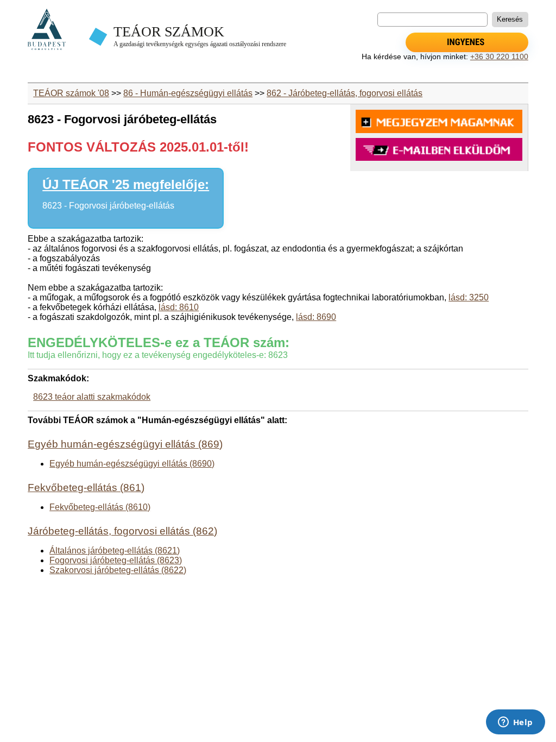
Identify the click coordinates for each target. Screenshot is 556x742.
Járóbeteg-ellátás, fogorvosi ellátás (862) (122, 531)
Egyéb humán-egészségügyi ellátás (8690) (131, 463)
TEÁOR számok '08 (71, 93)
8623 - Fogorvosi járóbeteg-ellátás (108, 205)
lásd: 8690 (316, 317)
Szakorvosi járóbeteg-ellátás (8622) (117, 570)
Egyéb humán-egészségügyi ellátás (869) (125, 444)
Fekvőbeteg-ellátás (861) (86, 487)
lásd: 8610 (179, 307)
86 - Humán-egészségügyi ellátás (187, 93)
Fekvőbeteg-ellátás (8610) (99, 507)
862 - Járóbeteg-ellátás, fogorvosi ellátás (344, 93)
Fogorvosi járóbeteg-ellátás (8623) (115, 560)
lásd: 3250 (468, 297)
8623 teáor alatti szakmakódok (91, 396)
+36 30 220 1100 (499, 56)
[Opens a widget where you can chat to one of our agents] (515, 723)
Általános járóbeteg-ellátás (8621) (114, 550)
